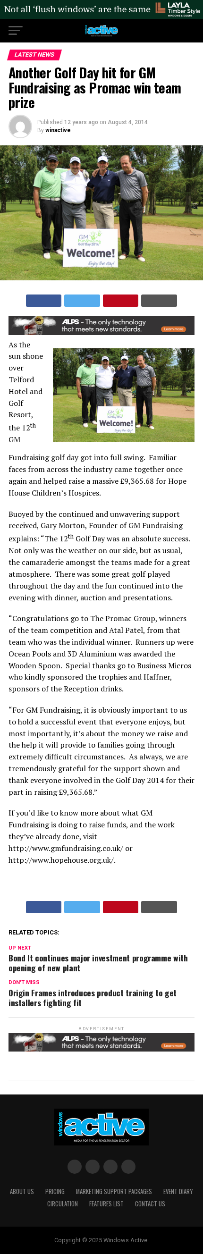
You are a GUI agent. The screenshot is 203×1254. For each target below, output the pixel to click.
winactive (58, 130)
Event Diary (178, 1191)
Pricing (55, 1191)
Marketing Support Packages (114, 1191)
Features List (106, 1203)
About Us (22, 1191)
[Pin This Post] (121, 301)
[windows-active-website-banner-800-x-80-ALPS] (101, 332)
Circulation (62, 1203)
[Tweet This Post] (82, 301)
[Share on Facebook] (44, 301)
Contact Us (150, 1203)
